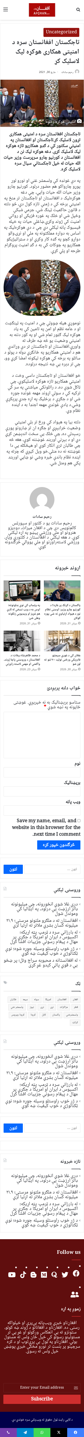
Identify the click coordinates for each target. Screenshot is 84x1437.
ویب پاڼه (73, 802)
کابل (44, 1015)
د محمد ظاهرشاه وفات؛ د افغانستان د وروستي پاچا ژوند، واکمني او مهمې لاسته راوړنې (22, 660)
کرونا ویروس (17, 1015)
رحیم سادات (67, 72)
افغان (75, 999)
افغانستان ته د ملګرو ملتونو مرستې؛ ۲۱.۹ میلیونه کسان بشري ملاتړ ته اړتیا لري (42, 923)
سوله (36, 999)
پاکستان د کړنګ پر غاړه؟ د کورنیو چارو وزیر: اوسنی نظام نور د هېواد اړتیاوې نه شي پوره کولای (62, 612)
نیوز (32, 1007)
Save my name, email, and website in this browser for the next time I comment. (46, 828)
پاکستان (56, 1015)
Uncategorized (61, 32)
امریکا (48, 999)
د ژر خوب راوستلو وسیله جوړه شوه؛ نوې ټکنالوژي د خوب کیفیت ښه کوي (41, 951)
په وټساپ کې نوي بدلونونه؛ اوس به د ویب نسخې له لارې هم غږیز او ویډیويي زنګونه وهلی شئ (23, 612)
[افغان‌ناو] (42, 10)
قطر (76, 1007)
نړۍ (42, 1007)
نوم (77, 764)
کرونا (33, 1015)
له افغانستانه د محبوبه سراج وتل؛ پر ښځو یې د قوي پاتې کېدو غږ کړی (41, 963)
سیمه (25, 999)
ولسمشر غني (17, 1007)
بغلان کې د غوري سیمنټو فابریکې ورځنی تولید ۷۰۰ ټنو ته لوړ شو (62, 660)
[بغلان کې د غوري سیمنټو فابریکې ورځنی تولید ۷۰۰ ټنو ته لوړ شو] (62, 641)
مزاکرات (64, 1007)
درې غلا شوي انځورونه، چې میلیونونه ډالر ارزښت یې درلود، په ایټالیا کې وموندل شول (44, 909)
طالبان (13, 999)
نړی (52, 1007)
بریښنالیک (72, 783)
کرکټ (75, 1022)
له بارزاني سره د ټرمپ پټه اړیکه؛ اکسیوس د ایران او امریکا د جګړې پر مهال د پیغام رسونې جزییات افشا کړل (44, 937)
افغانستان (62, 999)
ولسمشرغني (72, 1015)
